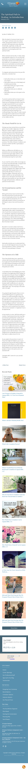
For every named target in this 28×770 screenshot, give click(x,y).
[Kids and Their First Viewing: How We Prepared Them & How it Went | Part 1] (14, 609)
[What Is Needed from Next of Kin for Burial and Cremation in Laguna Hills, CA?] (14, 457)
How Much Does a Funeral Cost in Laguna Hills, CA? (13, 546)
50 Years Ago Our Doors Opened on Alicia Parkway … (13, 571)
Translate (12, 659)
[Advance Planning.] (14, 409)
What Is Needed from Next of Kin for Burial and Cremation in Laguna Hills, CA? (13, 469)
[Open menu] (25, 3)
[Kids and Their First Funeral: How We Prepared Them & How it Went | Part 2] (14, 584)
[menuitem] (14, 670)
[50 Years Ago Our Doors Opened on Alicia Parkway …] (14, 559)
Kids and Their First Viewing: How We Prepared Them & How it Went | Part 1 (12, 621)
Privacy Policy (7, 755)
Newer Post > (22, 365)
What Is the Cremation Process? (11, 444)
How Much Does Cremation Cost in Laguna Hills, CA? (12, 520)
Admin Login (21, 755)
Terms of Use (14, 755)
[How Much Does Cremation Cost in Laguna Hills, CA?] (14, 509)
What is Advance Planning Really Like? (13, 420)
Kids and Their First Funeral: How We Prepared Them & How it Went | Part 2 (12, 596)
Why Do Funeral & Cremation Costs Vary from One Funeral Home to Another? (13, 495)
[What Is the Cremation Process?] (14, 433)
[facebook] (3, 746)
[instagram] (6, 746)
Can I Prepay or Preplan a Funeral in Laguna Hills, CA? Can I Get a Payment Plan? (13, 395)
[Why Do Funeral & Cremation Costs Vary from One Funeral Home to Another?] (14, 484)
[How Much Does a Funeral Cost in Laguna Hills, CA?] (14, 534)
